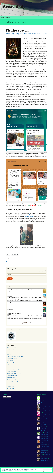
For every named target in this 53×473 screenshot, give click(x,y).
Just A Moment (10, 360)
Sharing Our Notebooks (12, 375)
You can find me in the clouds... (13, 367)
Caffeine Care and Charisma (13, 347)
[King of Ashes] (44, 304)
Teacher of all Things (11, 371)
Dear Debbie (10, 308)
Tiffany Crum (10, 314)
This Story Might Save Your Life (14, 313)
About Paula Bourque (5, 17)
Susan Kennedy (44, 404)
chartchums (9, 384)
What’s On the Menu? (45, 406)
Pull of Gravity (9, 34)
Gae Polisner (37, 33)
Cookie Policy (26, 470)
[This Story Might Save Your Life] (44, 314)
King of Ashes (10, 302)
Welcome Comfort (16, 34)
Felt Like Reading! (10, 386)
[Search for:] (50, 17)
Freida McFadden (10, 309)
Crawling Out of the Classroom (13, 379)
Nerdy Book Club (10, 388)
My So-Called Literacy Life (12, 382)
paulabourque (44, 408)
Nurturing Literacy (11, 377)
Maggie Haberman (11, 291)
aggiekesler (43, 440)
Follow (9, 278)
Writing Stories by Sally (12, 364)
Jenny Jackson (10, 296)
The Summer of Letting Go (28, 215)
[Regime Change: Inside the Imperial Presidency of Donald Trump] (44, 291)
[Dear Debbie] (44, 309)
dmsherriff (43, 444)
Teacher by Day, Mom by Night (13, 369)
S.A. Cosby (9, 304)
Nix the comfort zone (11, 362)
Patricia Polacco (43, 33)
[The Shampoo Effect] (44, 296)
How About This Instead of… (45, 446)
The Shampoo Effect (11, 295)
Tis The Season (17, 30)
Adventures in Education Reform (14, 373)
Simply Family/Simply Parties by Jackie (15, 356)
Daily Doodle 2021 (45, 452)
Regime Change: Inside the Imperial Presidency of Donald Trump (21, 289)
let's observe (9, 354)
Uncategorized (20, 33)
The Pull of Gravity (28, 216)
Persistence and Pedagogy (12, 358)
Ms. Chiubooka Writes (11, 352)
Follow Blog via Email (12, 269)
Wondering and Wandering (12, 350)
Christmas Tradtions (29, 33)
